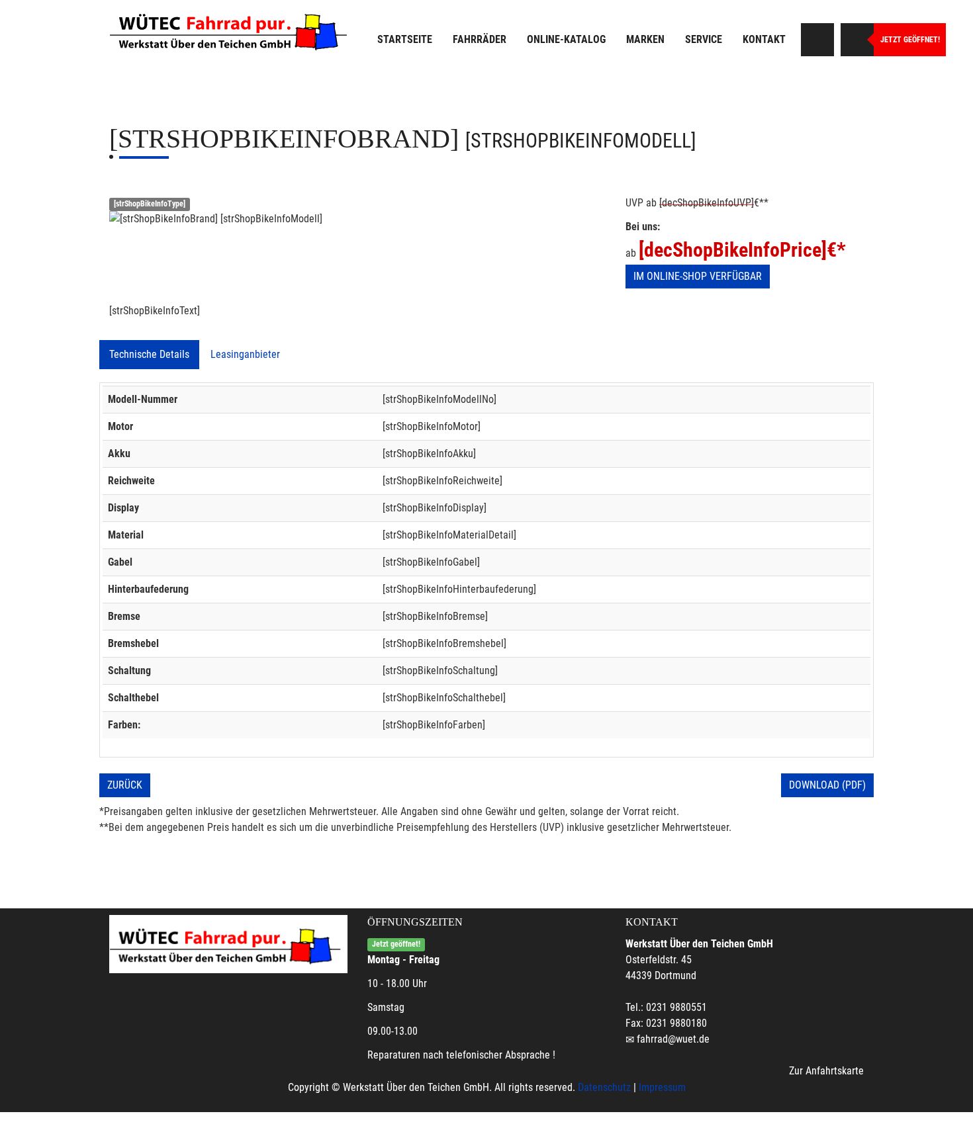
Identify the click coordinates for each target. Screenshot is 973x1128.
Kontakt (764, 39)
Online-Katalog (566, 39)
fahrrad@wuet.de (673, 1039)
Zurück (124, 785)
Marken (645, 39)
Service (703, 39)
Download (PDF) (827, 785)
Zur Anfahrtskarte (826, 1070)
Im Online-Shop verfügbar (697, 276)
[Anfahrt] (817, 39)
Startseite (404, 39)
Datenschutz (604, 1087)
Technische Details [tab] (149, 354)
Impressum (662, 1087)
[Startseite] (231, 30)
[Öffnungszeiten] (857, 39)
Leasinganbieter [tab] (245, 354)
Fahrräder (479, 39)
